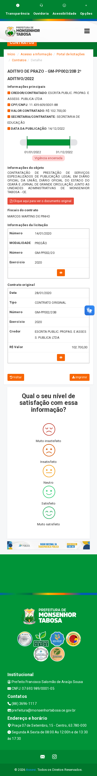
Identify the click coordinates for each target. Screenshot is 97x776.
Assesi (31, 770)
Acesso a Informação (36, 54)
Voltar (17, 377)
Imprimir (81, 377)
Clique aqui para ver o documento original (41, 201)
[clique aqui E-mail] (42, 756)
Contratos (19, 60)
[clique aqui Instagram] (54, 756)
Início (11, 54)
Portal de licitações (71, 54)
